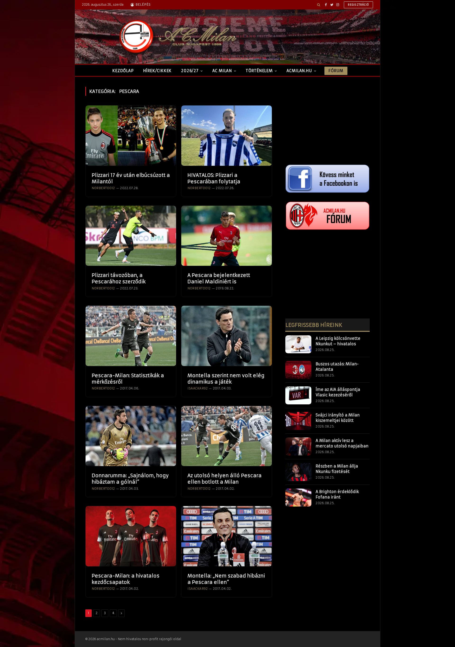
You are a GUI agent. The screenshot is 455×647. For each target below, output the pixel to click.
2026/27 (190, 70)
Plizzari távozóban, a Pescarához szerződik (119, 278)
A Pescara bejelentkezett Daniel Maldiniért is (218, 278)
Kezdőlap (122, 70)
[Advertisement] (327, 120)
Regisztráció (358, 4)
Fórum (335, 70)
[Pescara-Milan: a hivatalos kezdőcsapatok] (131, 536)
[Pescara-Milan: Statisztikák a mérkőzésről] (131, 336)
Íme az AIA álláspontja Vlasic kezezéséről (338, 392)
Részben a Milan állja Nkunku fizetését (337, 469)
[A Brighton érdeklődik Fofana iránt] (298, 498)
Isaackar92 (197, 388)
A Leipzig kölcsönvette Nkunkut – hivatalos (338, 341)
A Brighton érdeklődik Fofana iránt (337, 494)
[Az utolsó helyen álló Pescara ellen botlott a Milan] (226, 436)
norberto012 (103, 188)
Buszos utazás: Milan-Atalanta (337, 367)
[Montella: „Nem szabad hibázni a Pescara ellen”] (226, 536)
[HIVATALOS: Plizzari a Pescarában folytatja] (226, 135)
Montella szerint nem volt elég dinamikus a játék (225, 378)
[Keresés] (318, 4)
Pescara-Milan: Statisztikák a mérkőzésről (128, 378)
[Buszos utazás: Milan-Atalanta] (298, 370)
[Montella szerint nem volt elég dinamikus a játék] (226, 336)
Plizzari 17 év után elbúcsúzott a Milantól (131, 178)
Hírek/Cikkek (157, 70)
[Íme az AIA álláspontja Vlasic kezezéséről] (298, 395)
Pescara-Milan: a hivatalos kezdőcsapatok (125, 579)
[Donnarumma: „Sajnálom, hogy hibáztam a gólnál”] (131, 436)
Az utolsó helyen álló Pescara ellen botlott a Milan (224, 478)
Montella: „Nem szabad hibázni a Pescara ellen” (226, 579)
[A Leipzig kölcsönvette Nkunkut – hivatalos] (298, 344)
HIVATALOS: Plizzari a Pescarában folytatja (213, 178)
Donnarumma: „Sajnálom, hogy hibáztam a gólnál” (130, 478)
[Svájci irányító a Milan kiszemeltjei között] (298, 421)
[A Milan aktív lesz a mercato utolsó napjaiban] (298, 446)
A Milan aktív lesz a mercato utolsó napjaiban (342, 443)
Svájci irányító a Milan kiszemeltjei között (338, 418)
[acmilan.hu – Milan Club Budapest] (177, 36)
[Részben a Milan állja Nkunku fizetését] (298, 472)
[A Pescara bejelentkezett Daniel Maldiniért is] (226, 236)
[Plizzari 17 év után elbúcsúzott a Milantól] (131, 135)
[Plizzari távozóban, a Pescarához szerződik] (131, 236)
